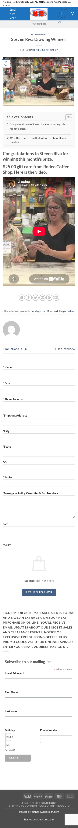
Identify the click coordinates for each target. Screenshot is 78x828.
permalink (68, 311)
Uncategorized (39, 34)
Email (7, 383)
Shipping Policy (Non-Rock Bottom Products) (39, 805)
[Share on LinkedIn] (56, 297)
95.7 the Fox (39, 24)
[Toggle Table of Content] (67, 117)
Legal (24, 803)
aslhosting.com (45, 819)
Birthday (10, 730)
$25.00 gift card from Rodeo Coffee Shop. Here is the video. (38, 140)
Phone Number (49, 730)
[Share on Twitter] (35, 297)
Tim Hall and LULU (15, 349)
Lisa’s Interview (65, 349)
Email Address (14, 673)
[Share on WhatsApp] (22, 297)
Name (7, 367)
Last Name (11, 711)
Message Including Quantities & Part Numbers (30, 493)
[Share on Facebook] (29, 297)
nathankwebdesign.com (45, 811)
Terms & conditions (43, 803)
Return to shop (39, 592)
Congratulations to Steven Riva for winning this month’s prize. (37, 126)
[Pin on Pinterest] (49, 297)
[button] (5, 14)
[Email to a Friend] (42, 297)
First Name (11, 692)
